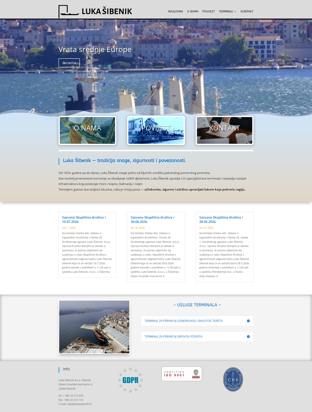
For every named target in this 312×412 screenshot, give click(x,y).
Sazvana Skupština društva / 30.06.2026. (152, 219)
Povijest (208, 11)
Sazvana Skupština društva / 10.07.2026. (84, 219)
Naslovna (175, 11)
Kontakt (247, 11)
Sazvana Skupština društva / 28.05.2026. (221, 219)
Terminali (226, 11)
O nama (192, 11)
